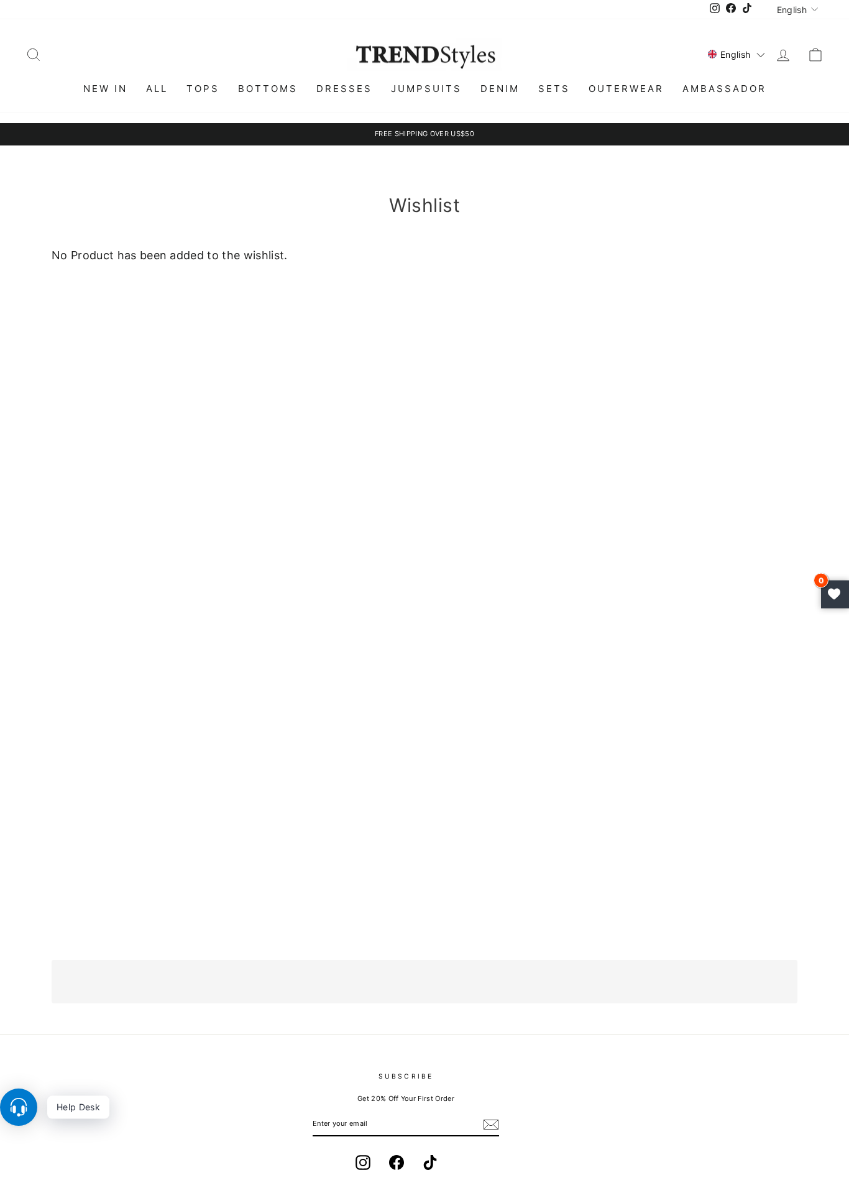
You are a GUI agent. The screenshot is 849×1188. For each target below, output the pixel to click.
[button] (737, 54)
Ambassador (724, 88)
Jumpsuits (426, 88)
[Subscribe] (491, 1124)
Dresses (344, 88)
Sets (554, 88)
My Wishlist (835, 594)
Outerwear (626, 88)
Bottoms (268, 88)
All (157, 88)
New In (105, 88)
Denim (500, 88)
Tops (202, 88)
